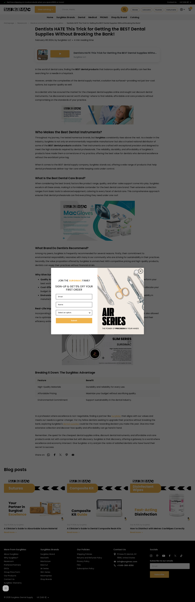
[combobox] (73, 312)
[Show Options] (89, 312)
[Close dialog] (140, 271)
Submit (74, 320)
